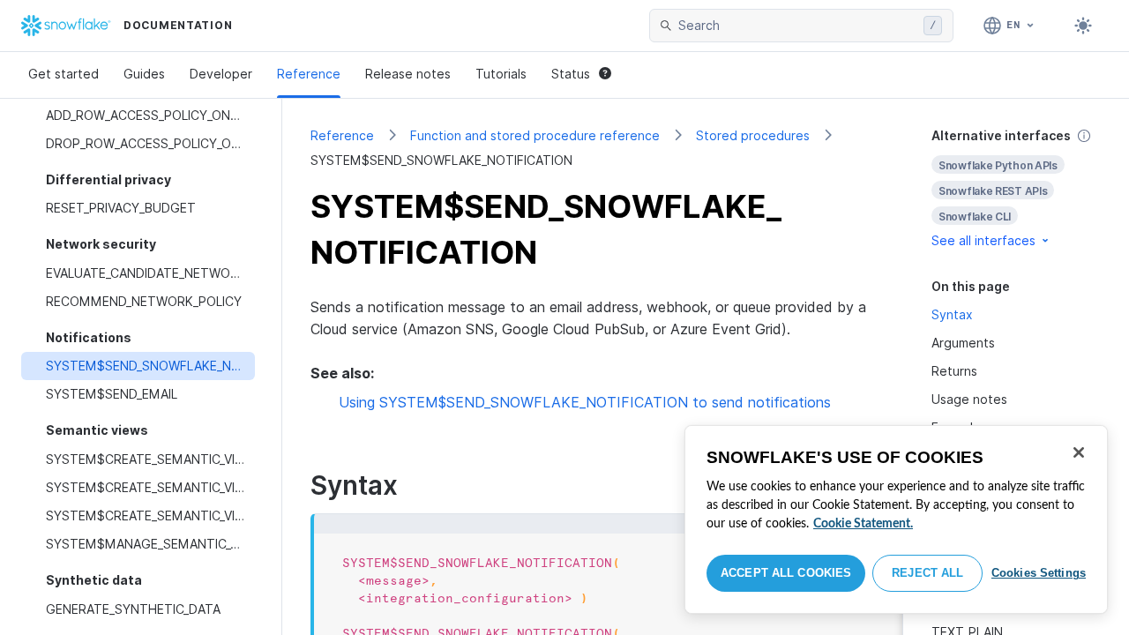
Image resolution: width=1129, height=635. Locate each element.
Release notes (408, 73)
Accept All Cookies (786, 572)
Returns (954, 370)
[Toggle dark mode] (1083, 25)
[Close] (1078, 452)
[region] (896, 519)
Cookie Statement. (863, 524)
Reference (308, 73)
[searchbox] (797, 25)
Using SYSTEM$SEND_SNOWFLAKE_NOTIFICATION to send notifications (585, 402)
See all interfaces (983, 240)
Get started (63, 73)
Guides (144, 73)
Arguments (963, 342)
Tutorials (501, 73)
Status (570, 73)
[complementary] (1016, 188)
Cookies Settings (1038, 572)
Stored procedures (753, 135)
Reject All (927, 572)
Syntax (952, 314)
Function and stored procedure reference (535, 135)
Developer (221, 73)
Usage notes (969, 399)
